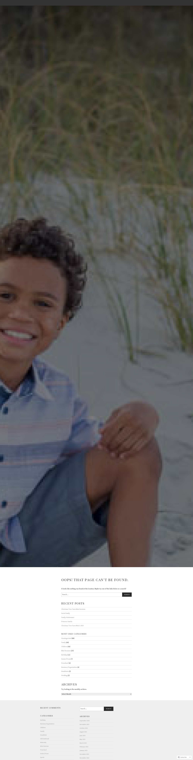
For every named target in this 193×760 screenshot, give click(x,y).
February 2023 (84, 747)
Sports (42, 757)
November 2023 (84, 724)
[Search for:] (96, 594)
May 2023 (82, 739)
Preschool (64, 663)
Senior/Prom (65, 659)
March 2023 (83, 743)
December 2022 (84, 754)
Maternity (43, 742)
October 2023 (84, 728)
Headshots (65, 671)
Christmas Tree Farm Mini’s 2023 (72, 626)
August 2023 (83, 732)
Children (64, 647)
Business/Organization (69, 667)
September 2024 (85, 721)
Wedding (64, 675)
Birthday (64, 655)
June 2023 (82, 735)
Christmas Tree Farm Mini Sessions (73, 609)
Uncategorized (66, 638)
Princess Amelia (66, 622)
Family (63, 642)
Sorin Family (65, 613)
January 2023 (83, 750)
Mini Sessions (66, 651)
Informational (44, 739)
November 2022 (84, 758)
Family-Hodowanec (67, 617)
